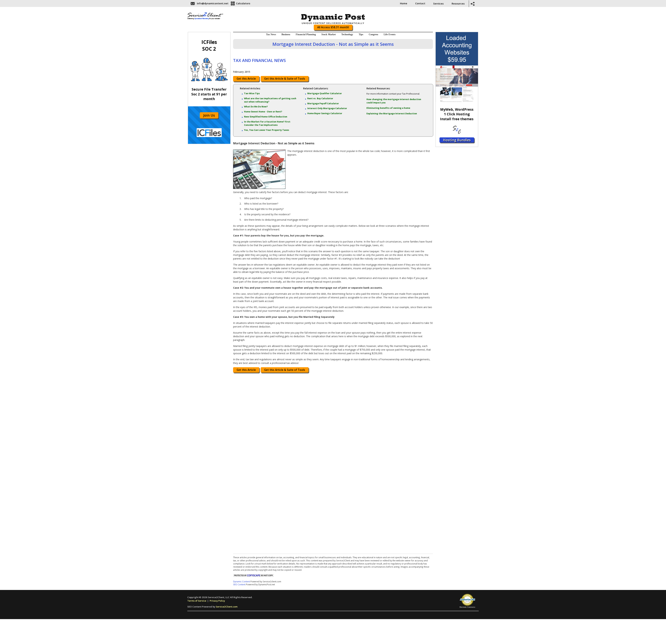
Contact (420, 3)
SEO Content (239, 584)
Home (403, 3)
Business (285, 34)
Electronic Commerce (467, 607)
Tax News (271, 34)
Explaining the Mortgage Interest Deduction (391, 113)
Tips (361, 34)
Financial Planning (306, 34)
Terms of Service (196, 600)
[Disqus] (333, 418)
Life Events (389, 34)
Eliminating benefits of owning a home (388, 108)
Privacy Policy (217, 600)
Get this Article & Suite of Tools (284, 78)
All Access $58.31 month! (333, 27)
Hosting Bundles (457, 140)
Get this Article (246, 78)
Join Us (209, 115)
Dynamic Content (241, 581)
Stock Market (328, 34)
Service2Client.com (226, 606)
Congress (373, 34)
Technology (347, 34)
